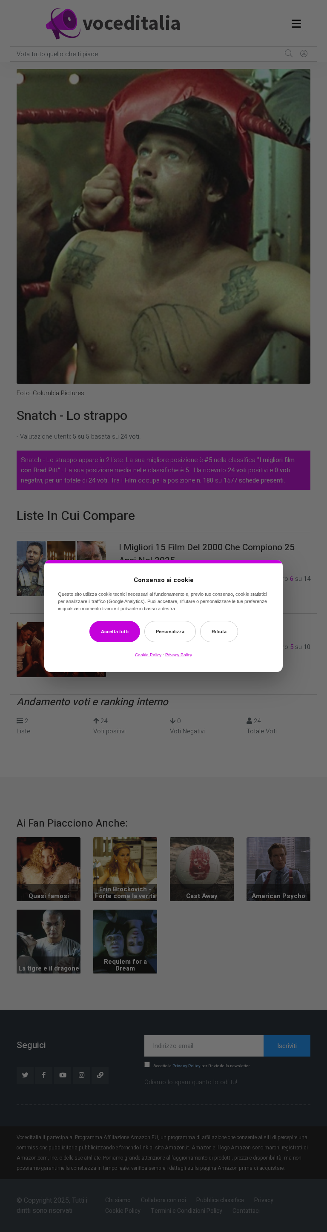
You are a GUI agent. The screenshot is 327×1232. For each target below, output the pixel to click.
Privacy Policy (178, 654)
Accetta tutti (115, 631)
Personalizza (170, 631)
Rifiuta (219, 631)
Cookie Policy (148, 654)
